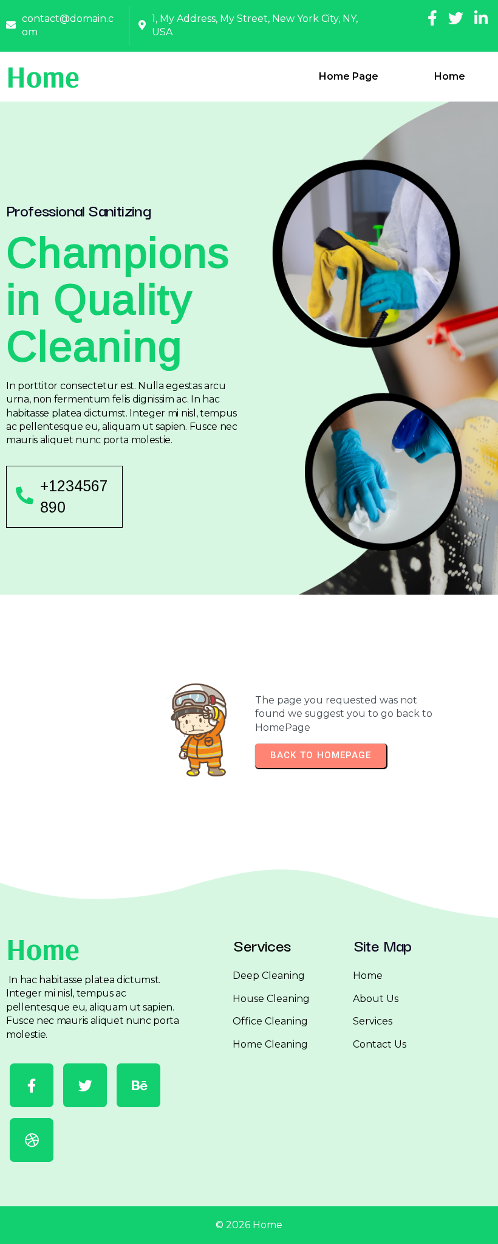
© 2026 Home (249, 1225)
